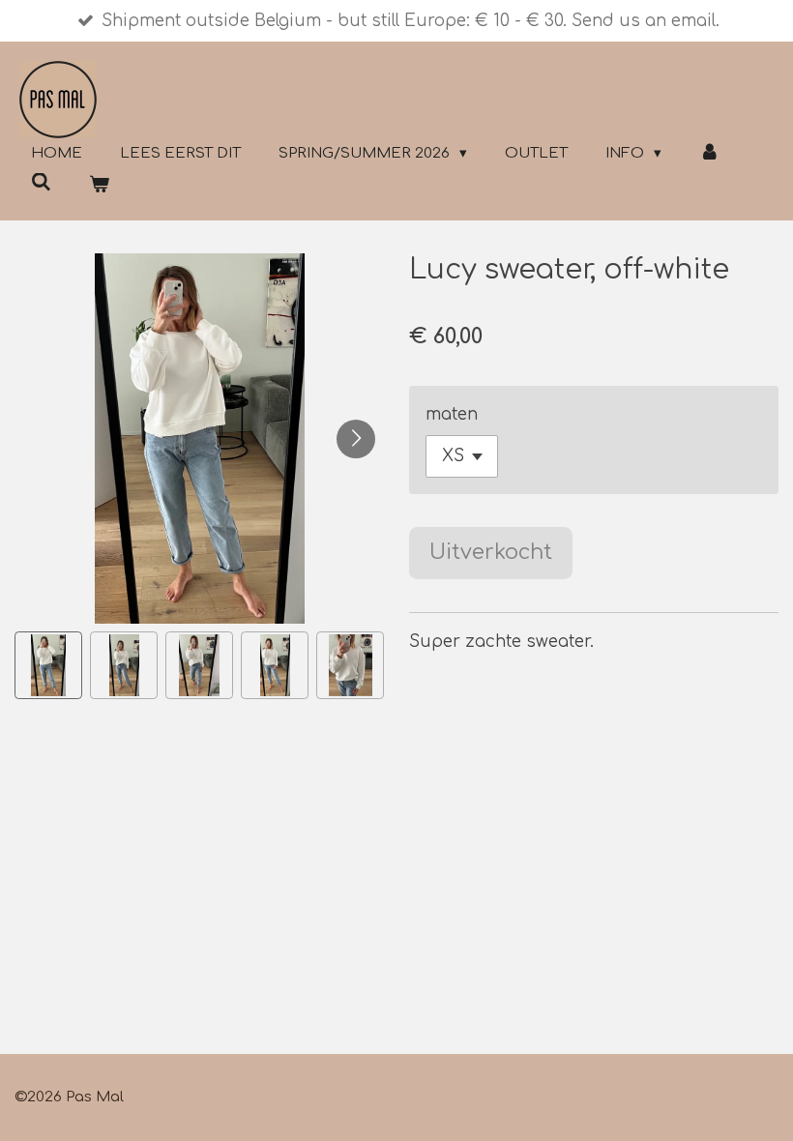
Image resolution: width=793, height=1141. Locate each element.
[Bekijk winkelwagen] (99, 186)
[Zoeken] (41, 183)
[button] (48, 665)
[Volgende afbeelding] (356, 439)
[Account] (709, 154)
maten (452, 414)
